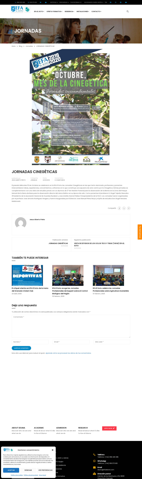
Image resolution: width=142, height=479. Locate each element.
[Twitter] (124, 208)
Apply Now (108, 428)
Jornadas (29, 46)
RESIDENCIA (69, 11)
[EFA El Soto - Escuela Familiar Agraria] (20, 9)
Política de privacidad (31, 475)
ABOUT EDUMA (18, 427)
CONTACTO (95, 11)
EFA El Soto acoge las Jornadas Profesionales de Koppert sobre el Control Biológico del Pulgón (70, 291)
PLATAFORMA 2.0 (75, 2)
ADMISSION (61, 427)
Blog (20, 46)
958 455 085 (21, 2)
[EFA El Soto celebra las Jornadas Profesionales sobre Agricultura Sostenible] (108, 275)
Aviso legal (42, 475)
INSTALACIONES (82, 11)
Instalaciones (57, 469)
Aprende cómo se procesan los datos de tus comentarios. (68, 353)
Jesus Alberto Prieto (19, 180)
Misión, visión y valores (60, 458)
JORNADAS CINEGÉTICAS (58, 243)
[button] (53, 450)
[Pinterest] (128, 208)
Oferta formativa (58, 476)
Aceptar (11, 470)
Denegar (28, 470)
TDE (106, 2)
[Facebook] (119, 208)
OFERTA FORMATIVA (54, 11)
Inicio (14, 46)
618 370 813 (33, 2)
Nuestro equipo (57, 462)
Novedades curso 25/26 (93, 2)
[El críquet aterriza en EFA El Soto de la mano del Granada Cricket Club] (27, 275)
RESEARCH (83, 427)
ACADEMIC (39, 427)
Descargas (63, 2)
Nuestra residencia (59, 465)
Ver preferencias (45, 470)
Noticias (53, 2)
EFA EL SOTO (38, 11)
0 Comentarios (60, 180)
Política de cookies (17, 475)
